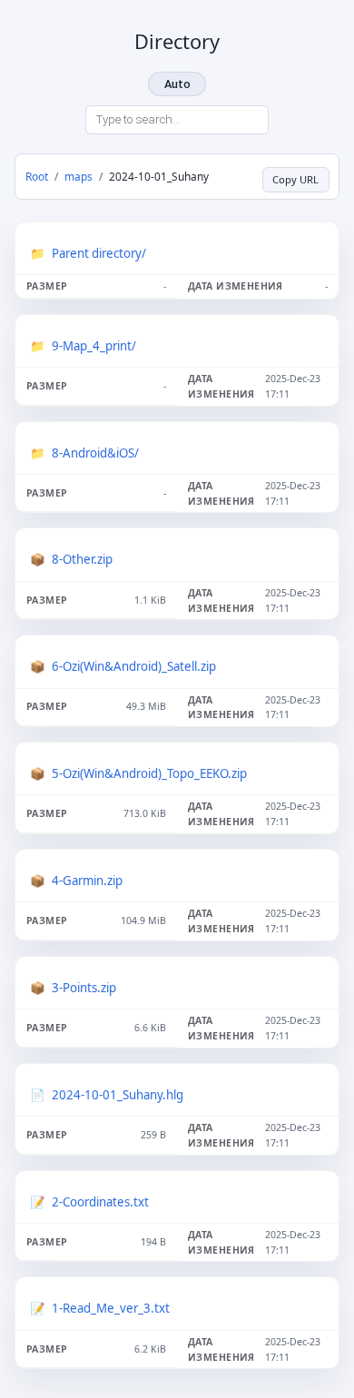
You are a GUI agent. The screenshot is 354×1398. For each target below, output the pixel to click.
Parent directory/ (99, 253)
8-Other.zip (82, 559)
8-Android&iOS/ (95, 453)
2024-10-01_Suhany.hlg (117, 1095)
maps (78, 176)
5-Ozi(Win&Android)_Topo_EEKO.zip (149, 773)
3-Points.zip (84, 988)
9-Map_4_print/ (94, 346)
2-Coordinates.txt (100, 1202)
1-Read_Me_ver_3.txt (111, 1308)
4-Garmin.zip (87, 880)
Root (36, 176)
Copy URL (295, 179)
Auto (177, 84)
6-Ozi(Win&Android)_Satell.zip (134, 666)
